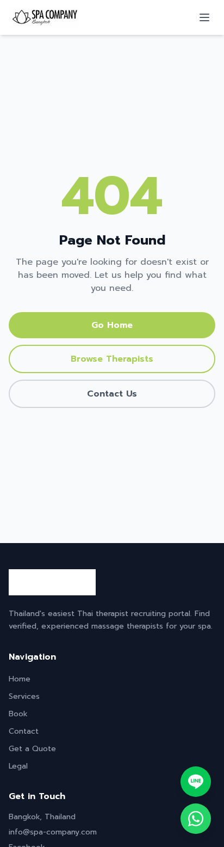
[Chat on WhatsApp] (196, 818)
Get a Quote (32, 748)
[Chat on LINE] (196, 781)
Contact (24, 731)
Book (18, 714)
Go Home (112, 325)
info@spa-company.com (53, 832)
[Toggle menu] (204, 17)
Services (24, 696)
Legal (18, 766)
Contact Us (112, 393)
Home (19, 679)
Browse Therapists (112, 358)
